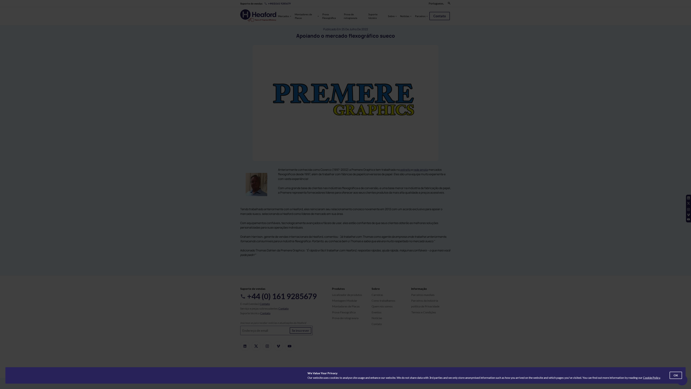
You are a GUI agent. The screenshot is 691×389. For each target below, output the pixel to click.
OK (676, 375)
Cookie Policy (651, 377)
